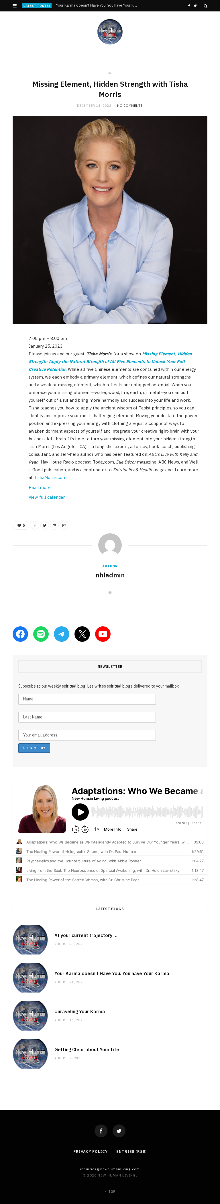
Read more (40, 487)
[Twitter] (119, 1130)
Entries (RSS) (131, 1151)
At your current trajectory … (85, 935)
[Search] (205, 6)
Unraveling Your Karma (79, 1011)
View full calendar (47, 497)
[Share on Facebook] (8, 356)
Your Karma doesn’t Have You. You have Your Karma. (98, 5)
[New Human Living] (110, 32)
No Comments (130, 106)
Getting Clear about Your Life (86, 1049)
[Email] (8, 399)
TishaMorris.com (50, 477)
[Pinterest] (8, 385)
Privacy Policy (90, 1151)
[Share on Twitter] (8, 370)
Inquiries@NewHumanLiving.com (110, 1169)
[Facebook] (101, 1130)
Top (111, 1191)
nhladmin (110, 575)
